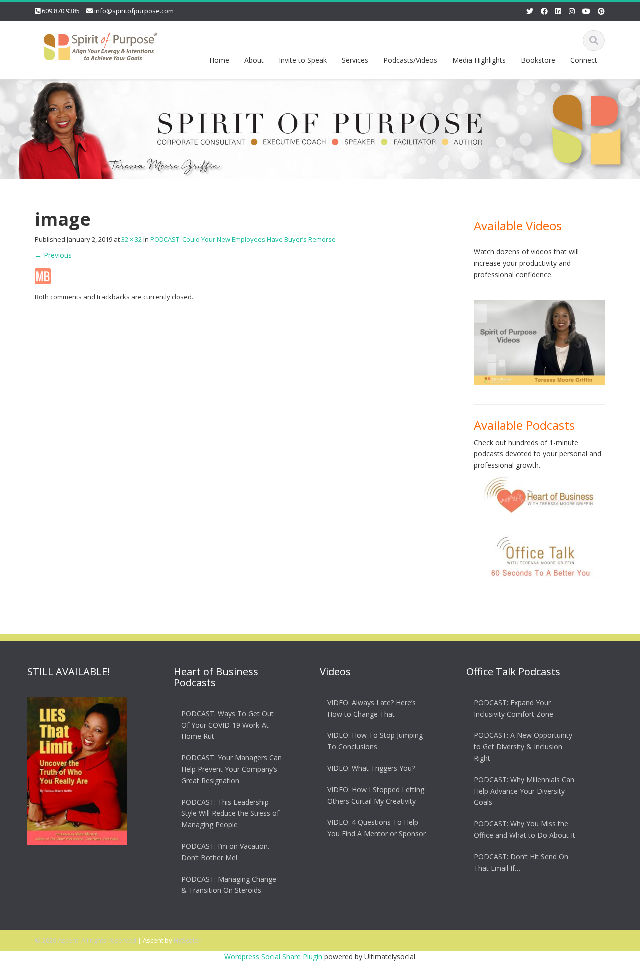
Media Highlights (479, 60)
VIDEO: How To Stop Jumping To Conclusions (375, 741)
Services (355, 60)
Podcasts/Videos (411, 60)
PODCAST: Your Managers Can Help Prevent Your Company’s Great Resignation (232, 769)
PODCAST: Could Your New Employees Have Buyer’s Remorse (243, 239)
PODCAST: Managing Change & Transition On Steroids (229, 884)
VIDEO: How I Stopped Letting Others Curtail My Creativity (376, 795)
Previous (53, 255)
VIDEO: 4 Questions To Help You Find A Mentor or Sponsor (377, 828)
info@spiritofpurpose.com (134, 10)
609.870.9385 (61, 10)
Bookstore (538, 60)
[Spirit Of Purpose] (100, 44)
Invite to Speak (303, 60)
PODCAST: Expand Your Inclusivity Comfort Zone (514, 708)
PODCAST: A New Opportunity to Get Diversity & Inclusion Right (523, 747)
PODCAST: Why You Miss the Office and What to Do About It (525, 829)
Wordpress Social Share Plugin (274, 956)
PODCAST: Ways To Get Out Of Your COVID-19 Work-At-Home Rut (228, 725)
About (254, 60)
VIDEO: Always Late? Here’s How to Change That (372, 708)
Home (220, 60)
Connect (584, 60)
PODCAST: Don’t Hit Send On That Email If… (521, 862)
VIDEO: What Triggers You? (371, 768)
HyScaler (187, 940)
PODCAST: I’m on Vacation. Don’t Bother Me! (226, 851)
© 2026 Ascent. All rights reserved (85, 940)
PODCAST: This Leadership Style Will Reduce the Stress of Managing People (231, 813)
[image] (43, 275)
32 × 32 (132, 239)
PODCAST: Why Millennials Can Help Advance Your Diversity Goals (524, 791)
